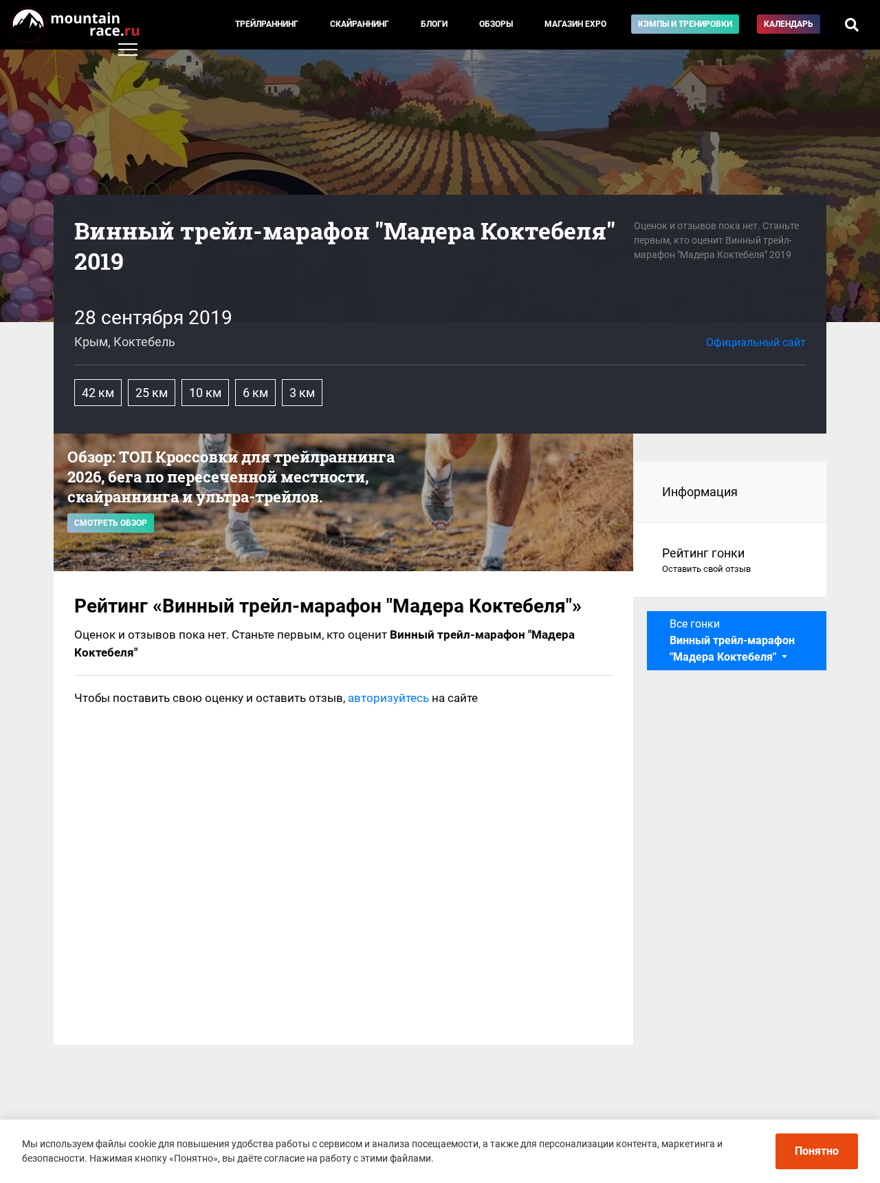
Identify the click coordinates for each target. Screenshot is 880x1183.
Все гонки (732, 640)
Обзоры (496, 24)
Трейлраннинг (266, 24)
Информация (700, 491)
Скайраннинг (359, 24)
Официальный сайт (756, 342)
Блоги (434, 24)
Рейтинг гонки (706, 560)
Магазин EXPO (575, 24)
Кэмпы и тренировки (685, 24)
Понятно (817, 1151)
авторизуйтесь (388, 698)
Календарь (788, 24)
